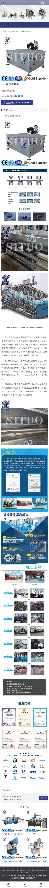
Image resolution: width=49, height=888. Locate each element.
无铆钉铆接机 (26, 31)
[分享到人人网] (19, 96)
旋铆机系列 (21, 875)
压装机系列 (30, 875)
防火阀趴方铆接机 (15, 799)
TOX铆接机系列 (41, 875)
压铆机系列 (12, 875)
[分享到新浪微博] (14, 96)
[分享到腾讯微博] (16, 96)
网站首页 (15, 31)
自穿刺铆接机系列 (18, 878)
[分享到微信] (22, 96)
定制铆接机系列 (30, 878)
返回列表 (43, 798)
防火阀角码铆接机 (15, 797)
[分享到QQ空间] (11, 96)
